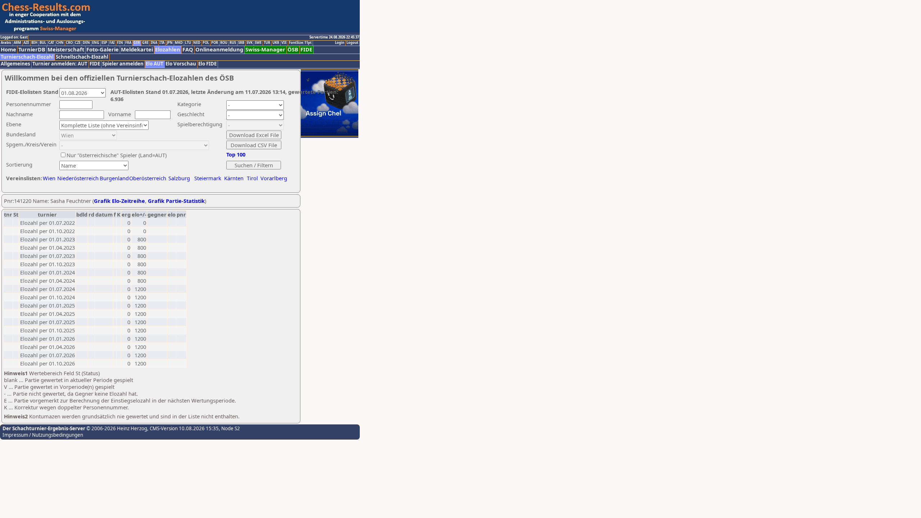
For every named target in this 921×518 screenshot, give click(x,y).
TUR (267, 43)
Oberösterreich (147, 178)
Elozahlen (167, 49)
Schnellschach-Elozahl (82, 57)
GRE (145, 43)
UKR (275, 43)
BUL (43, 43)
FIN (120, 43)
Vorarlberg (273, 178)
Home (8, 49)
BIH (34, 43)
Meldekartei (137, 49)
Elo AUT (154, 64)
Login (339, 43)
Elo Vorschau (180, 64)
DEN (86, 43)
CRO (69, 43)
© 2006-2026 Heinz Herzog (116, 428)
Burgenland (114, 178)
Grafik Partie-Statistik (176, 200)
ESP (104, 43)
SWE (258, 43)
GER (136, 43)
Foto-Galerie (102, 49)
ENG (95, 43)
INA (154, 43)
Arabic (6, 43)
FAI (112, 43)
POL (206, 43)
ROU (223, 43)
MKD (179, 43)
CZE (78, 43)
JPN (170, 43)
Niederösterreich (76, 178)
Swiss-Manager (265, 49)
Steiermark (207, 178)
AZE (26, 43)
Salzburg (179, 178)
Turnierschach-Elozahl (27, 57)
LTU (188, 43)
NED (196, 43)
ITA (161, 43)
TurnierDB (31, 49)
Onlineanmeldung (219, 49)
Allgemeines (15, 64)
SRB (241, 43)
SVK (249, 43)
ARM (17, 43)
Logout (352, 43)
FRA (128, 43)
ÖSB (292, 49)
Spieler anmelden (123, 64)
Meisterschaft (65, 49)
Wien (49, 178)
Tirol (252, 178)
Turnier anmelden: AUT (59, 64)
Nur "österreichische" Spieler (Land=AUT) (117, 155)
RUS (233, 43)
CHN (60, 43)
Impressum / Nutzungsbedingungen (43, 435)
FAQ (187, 49)
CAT (51, 43)
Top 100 (235, 154)
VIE (284, 43)
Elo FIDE (207, 64)
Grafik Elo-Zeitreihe (119, 200)
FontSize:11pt (300, 43)
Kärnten (234, 178)
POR (214, 43)
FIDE (306, 49)
